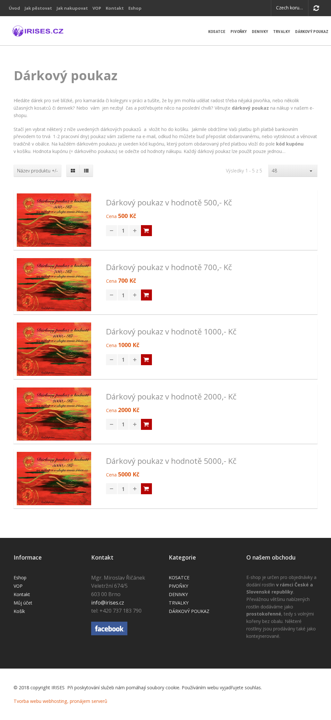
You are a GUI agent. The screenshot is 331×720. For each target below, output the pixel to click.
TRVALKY (281, 31)
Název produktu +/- (37, 171)
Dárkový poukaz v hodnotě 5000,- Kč (171, 461)
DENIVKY (260, 31)
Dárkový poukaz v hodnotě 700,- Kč (169, 267)
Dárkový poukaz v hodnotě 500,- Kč (169, 202)
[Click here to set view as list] (86, 171)
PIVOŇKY (238, 31)
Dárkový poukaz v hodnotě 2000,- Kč (171, 396)
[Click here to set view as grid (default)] (73, 171)
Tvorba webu (27, 701)
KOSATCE (216, 31)
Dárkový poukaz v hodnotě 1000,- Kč (171, 331)
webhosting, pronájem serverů (75, 701)
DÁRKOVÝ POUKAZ (311, 31)
